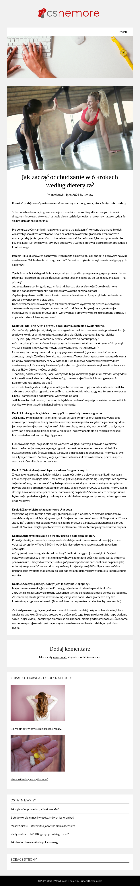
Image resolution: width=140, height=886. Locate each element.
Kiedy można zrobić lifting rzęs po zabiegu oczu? (40, 834)
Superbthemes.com (91, 880)
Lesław (88, 195)
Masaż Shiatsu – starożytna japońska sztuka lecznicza (43, 825)
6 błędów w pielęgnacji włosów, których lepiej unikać (42, 817)
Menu (123, 31)
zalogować (59, 657)
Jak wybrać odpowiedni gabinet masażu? (35, 809)
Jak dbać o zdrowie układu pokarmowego (35, 842)
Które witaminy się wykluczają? (29, 779)
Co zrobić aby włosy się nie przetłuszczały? (37, 728)
